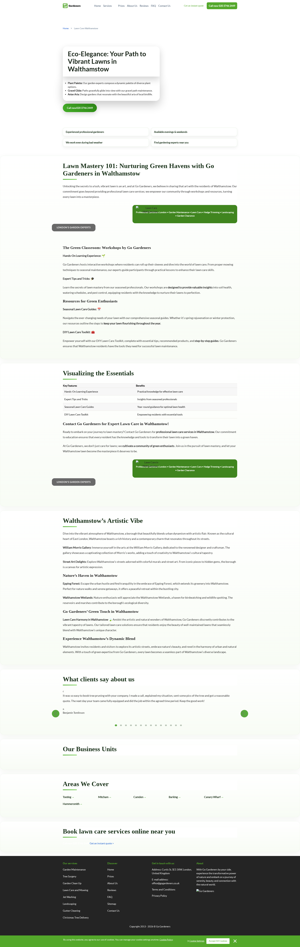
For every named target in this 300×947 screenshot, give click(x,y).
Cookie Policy (166, 939)
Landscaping (69, 903)
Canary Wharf (212, 796)
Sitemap (111, 903)
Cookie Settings (196, 941)
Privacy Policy (159, 895)
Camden (138, 796)
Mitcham (103, 796)
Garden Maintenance (74, 869)
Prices (121, 5)
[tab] (116, 725)
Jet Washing (69, 897)
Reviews (144, 5)
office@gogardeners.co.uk (165, 883)
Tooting (67, 796)
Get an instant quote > (102, 843)
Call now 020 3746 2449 (76, 843)
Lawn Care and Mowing (75, 890)
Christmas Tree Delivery (76, 917)
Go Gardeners (163, 926)
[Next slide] (244, 713)
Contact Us (164, 5)
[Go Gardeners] (72, 5)
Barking (173, 796)
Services (107, 5)
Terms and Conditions (163, 889)
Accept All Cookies (218, 941)
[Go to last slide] (55, 713)
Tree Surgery (69, 876)
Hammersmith (71, 803)
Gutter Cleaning (71, 910)
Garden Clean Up (72, 883)
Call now (222, 5)
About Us (132, 5)
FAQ (153, 5)
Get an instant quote (194, 5)
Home (97, 5)
